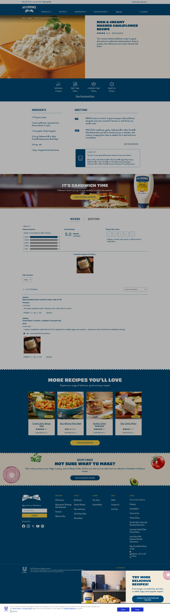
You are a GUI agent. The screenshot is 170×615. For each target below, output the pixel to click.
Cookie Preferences (70, 608)
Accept (137, 609)
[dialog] (125, 593)
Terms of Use (16, 608)
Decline (123, 609)
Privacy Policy (27, 608)
